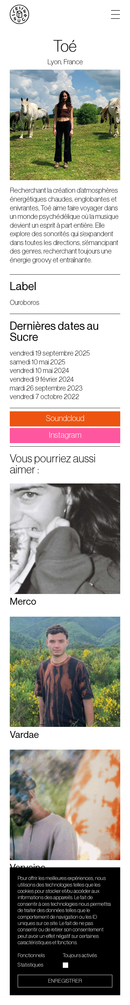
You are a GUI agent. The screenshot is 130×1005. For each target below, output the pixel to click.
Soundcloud (65, 418)
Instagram (65, 435)
